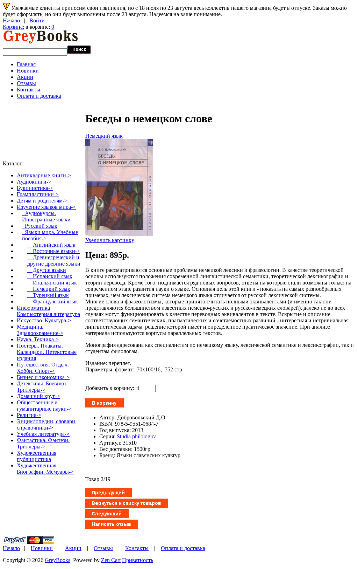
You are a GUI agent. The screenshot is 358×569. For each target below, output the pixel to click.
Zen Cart (111, 560)
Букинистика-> (35, 188)
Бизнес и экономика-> (43, 377)
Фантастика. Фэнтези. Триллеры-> (43, 443)
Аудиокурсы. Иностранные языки (46, 216)
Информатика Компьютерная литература (48, 311)
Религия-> (29, 415)
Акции (25, 77)
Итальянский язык (52, 283)
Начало (11, 20)
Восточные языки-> (53, 251)
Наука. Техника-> (38, 339)
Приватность (137, 560)
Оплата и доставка (39, 96)
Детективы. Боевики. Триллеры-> (42, 387)
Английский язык (51, 245)
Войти (37, 20)
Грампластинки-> (38, 194)
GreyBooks (57, 560)
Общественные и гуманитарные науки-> (44, 405)
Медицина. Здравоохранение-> (40, 330)
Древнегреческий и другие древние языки (53, 260)
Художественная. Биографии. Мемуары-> (45, 468)
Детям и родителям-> (42, 201)
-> (46, 207)
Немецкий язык (104, 136)
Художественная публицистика (36, 456)
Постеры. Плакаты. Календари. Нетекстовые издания (47, 352)
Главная (26, 64)
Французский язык (52, 301)
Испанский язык (49, 276)
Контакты (28, 89)
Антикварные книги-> (44, 175)
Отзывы (26, 83)
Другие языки (46, 270)
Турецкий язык (48, 295)
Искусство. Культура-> (44, 320)
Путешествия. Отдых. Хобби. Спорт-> (43, 368)
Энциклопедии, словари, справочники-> (47, 424)
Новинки (28, 71)
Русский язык (39, 226)
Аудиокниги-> (34, 182)
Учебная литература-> (43, 434)
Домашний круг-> (38, 396)
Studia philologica (137, 436)
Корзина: (13, 27)
